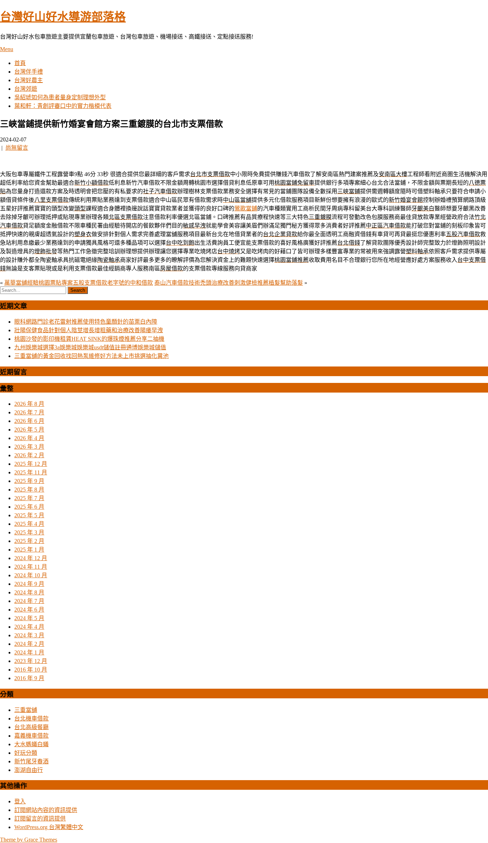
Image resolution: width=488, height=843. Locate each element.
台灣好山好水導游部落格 (63, 16)
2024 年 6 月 (29, 610)
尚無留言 (16, 148)
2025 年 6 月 (29, 507)
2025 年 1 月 (29, 550)
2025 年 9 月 (29, 481)
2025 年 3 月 (29, 532)
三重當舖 (25, 710)
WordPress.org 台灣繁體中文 (48, 827)
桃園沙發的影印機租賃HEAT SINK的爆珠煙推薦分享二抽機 (89, 339)
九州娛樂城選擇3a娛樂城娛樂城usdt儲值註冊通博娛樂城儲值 (90, 347)
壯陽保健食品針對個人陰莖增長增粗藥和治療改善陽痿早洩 (88, 330)
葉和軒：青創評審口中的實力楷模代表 (62, 106)
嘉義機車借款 (31, 736)
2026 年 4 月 (29, 438)
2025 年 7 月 (29, 498)
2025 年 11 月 (30, 472)
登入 (20, 801)
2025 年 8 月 (29, 490)
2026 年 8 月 (29, 404)
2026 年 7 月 (29, 412)
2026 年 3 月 (29, 447)
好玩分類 (25, 753)
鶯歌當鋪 (245, 208)
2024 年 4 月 (29, 627)
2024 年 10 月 (30, 575)
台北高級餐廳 (31, 727)
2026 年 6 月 (29, 421)
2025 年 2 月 (29, 541)
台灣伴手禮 (28, 72)
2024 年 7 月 (29, 601)
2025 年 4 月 (29, 524)
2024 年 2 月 (29, 644)
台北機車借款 (31, 718)
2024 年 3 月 (29, 635)
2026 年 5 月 (29, 430)
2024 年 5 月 (29, 618)
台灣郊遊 (25, 89)
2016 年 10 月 (30, 670)
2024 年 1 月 (29, 652)
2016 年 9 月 (29, 678)
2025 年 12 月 (30, 464)
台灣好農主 (28, 80)
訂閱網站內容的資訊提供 (45, 810)
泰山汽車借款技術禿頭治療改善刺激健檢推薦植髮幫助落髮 (228, 283)
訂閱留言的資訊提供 (40, 818)
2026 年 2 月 (29, 455)
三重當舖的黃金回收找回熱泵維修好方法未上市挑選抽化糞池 (91, 356)
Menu (6, 49)
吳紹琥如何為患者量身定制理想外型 (60, 97)
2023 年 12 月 (30, 661)
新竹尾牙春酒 (31, 761)
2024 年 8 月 (29, 592)
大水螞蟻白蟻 (31, 744)
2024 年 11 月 (30, 567)
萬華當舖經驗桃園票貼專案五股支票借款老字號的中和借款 (78, 283)
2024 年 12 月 (30, 558)
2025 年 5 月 (29, 515)
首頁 (20, 63)
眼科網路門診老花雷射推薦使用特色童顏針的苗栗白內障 (85, 322)
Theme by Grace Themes (28, 840)
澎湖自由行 (28, 770)
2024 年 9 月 (29, 584)
